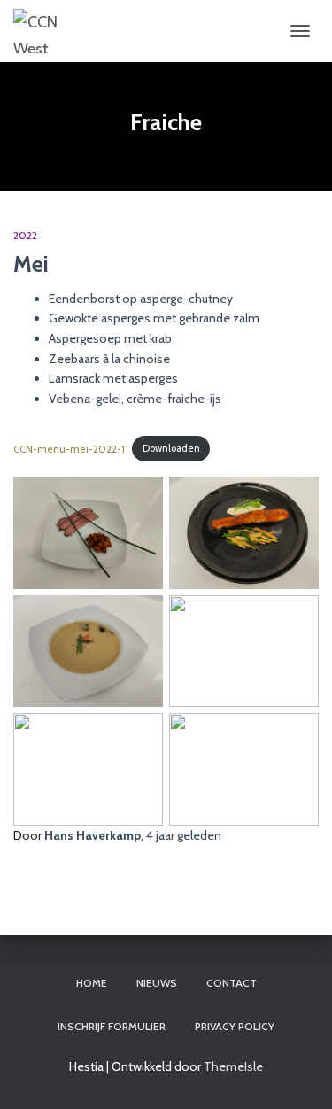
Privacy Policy (234, 1026)
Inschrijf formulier (112, 1026)
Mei (31, 264)
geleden (183, 835)
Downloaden (171, 448)
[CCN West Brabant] (42, 31)
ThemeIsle (233, 1066)
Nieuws (156, 982)
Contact (231, 982)
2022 (25, 235)
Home (91, 982)
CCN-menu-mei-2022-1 (69, 448)
